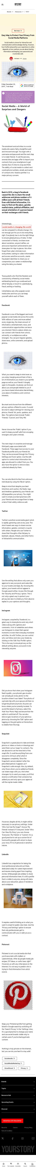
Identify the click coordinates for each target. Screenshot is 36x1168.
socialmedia (9, 1058)
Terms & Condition (6, 1131)
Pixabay (20, 132)
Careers (15, 1127)
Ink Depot (16, 58)
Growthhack (9, 1068)
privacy (23, 1068)
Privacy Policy (28, 1127)
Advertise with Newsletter (12, 1121)
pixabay (20, 807)
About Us (4, 1127)
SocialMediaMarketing (12, 1063)
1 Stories (24, 58)
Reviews (17, 31)
